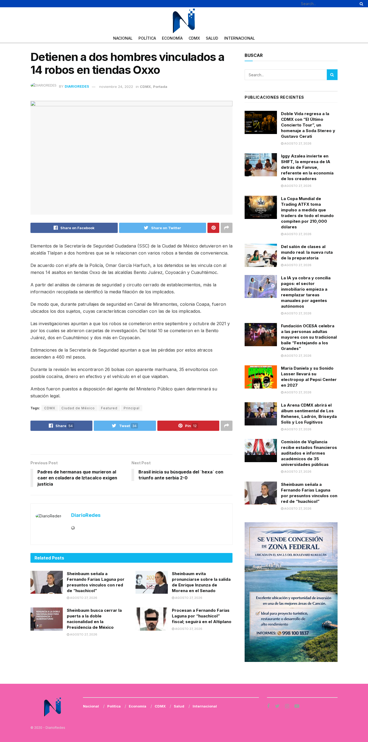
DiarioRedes (77, 86)
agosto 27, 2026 (83, 598)
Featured (109, 408)
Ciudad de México (78, 408)
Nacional (123, 38)
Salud (212, 38)
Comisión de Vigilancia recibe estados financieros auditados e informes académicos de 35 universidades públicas (309, 453)
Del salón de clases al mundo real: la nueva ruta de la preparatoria (307, 252)
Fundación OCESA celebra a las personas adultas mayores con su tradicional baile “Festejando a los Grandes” (309, 337)
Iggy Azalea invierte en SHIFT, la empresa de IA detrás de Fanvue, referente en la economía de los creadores (307, 167)
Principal (132, 408)
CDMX (194, 38)
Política (147, 38)
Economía (172, 38)
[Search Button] (360, 3)
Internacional (239, 38)
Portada (160, 86)
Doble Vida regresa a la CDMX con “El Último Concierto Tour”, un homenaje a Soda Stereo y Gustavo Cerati (308, 125)
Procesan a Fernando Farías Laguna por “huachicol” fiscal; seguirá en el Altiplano (201, 616)
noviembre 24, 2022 (116, 86)
